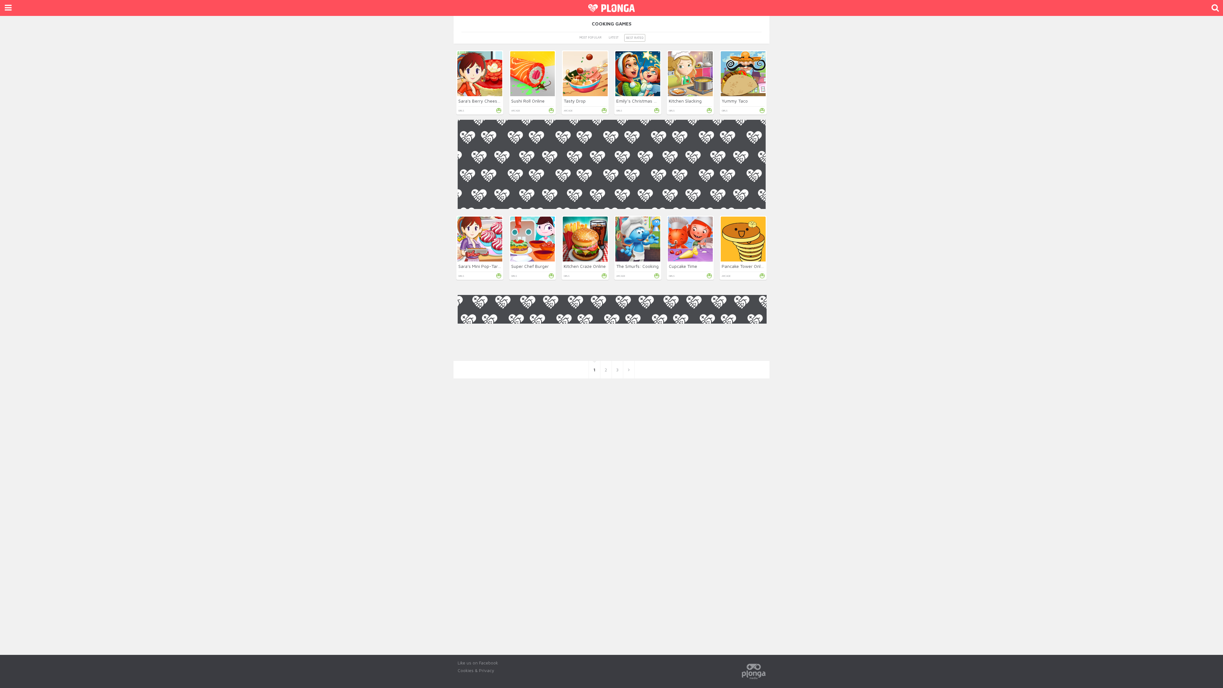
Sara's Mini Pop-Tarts (480, 266)
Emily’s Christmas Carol (640, 101)
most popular (590, 37)
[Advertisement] (612, 253)
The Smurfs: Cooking (637, 266)
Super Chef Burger (530, 266)
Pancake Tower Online (744, 266)
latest (614, 37)
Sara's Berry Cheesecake (483, 101)
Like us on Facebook (478, 662)
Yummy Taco (735, 101)
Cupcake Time (683, 266)
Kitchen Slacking (685, 101)
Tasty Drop (575, 101)
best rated (634, 37)
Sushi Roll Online (528, 101)
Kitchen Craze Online (585, 266)
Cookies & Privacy (476, 670)
